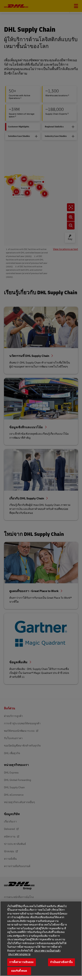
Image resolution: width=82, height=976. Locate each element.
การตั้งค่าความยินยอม (21, 962)
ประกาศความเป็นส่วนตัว (47, 950)
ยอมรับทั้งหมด (19, 970)
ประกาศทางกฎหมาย (19, 954)
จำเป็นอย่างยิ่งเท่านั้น (61, 962)
